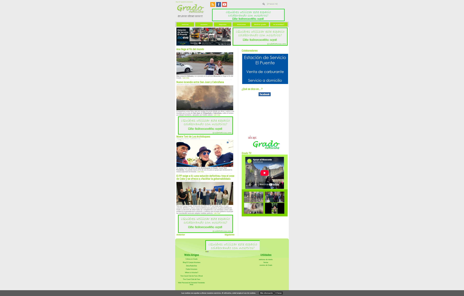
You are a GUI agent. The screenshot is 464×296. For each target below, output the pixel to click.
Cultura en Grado (191, 259)
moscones (241, 24)
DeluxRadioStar (191, 266)
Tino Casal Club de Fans (191, 279)
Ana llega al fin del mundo (190, 49)
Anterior (180, 234)
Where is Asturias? (191, 272)
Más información (266, 293)
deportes (222, 24)
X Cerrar (279, 293)
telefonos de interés (266, 259)
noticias (185, 24)
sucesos (203, 24)
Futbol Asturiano (191, 269)
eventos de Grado (266, 265)
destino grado (260, 24)
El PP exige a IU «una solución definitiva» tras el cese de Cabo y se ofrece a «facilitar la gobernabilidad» (205, 177)
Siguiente (229, 234)
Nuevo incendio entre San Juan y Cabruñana (200, 82)
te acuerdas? (278, 24)
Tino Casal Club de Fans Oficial (191, 276)
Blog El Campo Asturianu (191, 262)
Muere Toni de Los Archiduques (193, 136)
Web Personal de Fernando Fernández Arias (191, 283)
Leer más (185, 78)
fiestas (266, 262)
